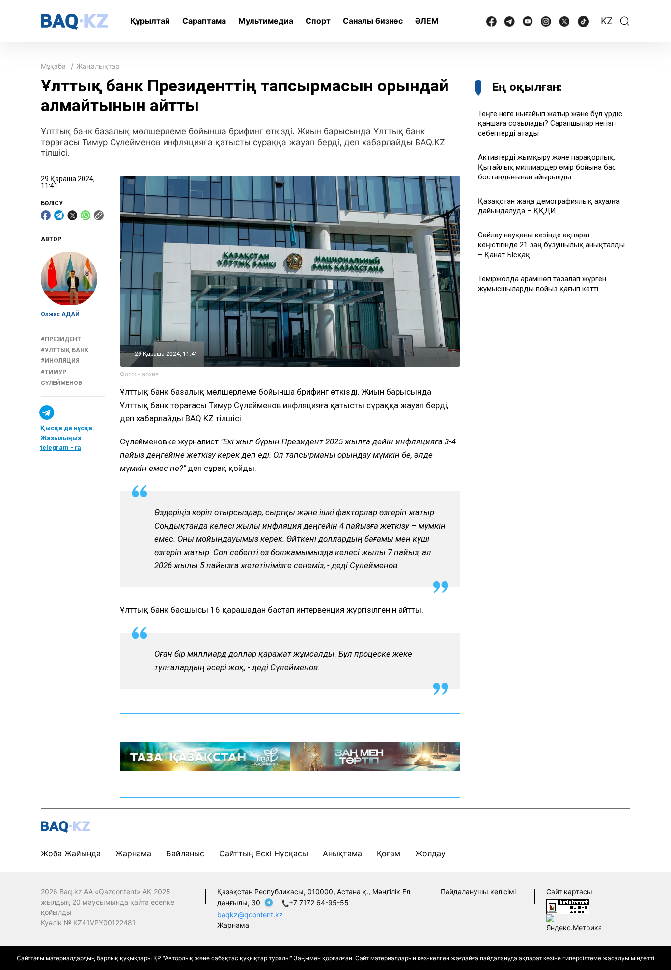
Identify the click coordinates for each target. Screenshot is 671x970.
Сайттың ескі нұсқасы (263, 853)
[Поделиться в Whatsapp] (85, 215)
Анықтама (342, 853)
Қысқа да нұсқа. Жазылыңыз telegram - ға (67, 437)
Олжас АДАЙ (60, 314)
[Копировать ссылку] (99, 215)
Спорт (318, 21)
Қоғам (388, 853)
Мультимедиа (265, 21)
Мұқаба (53, 66)
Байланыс (185, 853)
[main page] (74, 22)
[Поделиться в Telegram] (59, 215)
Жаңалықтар (98, 66)
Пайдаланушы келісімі (478, 891)
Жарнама (133, 853)
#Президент (61, 339)
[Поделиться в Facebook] (46, 215)
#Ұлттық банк (64, 350)
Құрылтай (150, 21)
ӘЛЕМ (427, 21)
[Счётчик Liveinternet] (567, 906)
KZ (607, 21)
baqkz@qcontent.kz (250, 915)
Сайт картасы (569, 891)
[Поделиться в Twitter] (72, 215)
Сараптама (204, 21)
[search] (624, 21)
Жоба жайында (71, 853)
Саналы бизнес (373, 21)
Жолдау (430, 853)
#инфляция (60, 361)
